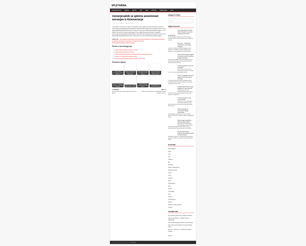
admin (123, 23)
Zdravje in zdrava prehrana (175, 204)
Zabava (126, 10)
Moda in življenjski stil (173, 167)
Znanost (170, 207)
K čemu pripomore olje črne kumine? (184, 98)
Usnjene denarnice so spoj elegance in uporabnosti (185, 87)
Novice (134, 10)
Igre (141, 10)
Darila (169, 151)
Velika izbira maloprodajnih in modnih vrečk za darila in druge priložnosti (185, 56)
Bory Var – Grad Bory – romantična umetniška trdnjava (184, 44)
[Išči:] (181, 20)
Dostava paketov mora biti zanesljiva (185, 66)
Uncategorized (172, 199)
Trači (169, 194)
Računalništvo (116, 10)
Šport (169, 186)
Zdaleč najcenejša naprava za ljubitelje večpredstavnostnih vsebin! (133, 54)
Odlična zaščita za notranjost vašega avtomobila (182, 110)
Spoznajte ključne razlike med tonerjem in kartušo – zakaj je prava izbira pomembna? (180, 32)
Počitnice (170, 178)
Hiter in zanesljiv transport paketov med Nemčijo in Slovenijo (185, 77)
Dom (146, 10)
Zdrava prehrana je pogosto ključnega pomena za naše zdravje (185, 133)
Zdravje (153, 10)
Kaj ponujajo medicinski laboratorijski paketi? (184, 121)
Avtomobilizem (172, 148)
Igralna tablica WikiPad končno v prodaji (126, 50)
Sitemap (170, 235)
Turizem (170, 196)
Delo (171, 10)
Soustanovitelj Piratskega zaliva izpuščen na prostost (130, 58)
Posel (169, 180)
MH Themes (133, 242)
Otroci (169, 175)
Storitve (170, 188)
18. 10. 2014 (117, 23)
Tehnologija (163, 10)
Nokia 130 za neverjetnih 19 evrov (124, 52)
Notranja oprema (172, 170)
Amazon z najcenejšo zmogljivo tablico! (126, 56)
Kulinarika (170, 164)
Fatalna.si (170, 159)
